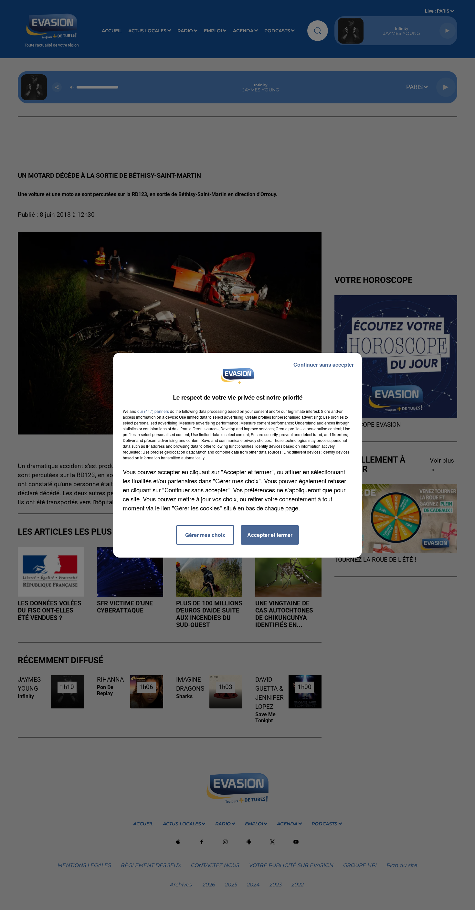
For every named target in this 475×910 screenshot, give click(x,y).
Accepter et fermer (269, 535)
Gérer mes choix (205, 535)
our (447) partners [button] (153, 411)
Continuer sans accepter (323, 364)
